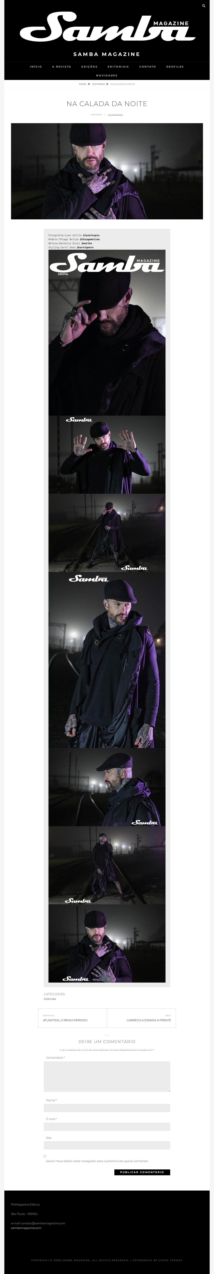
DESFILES (175, 66)
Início (36, 66)
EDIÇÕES (89, 66)
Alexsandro (115, 114)
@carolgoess (85, 247)
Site (48, 1137)
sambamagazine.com (26, 1228)
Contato (147, 66)
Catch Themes (171, 1260)
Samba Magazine (107, 54)
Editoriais (118, 66)
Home (83, 84)
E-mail (51, 1119)
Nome (51, 1100)
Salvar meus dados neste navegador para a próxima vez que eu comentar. (97, 1161)
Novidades (107, 75)
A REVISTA (61, 66)
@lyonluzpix (91, 235)
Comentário (55, 1057)
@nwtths (87, 243)
